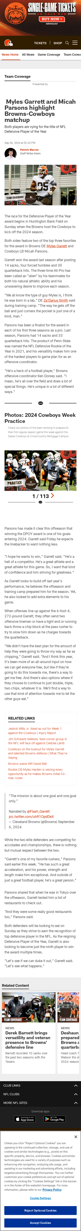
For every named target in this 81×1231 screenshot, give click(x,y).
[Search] (67, 43)
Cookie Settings (40, 1198)
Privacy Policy (52, 1189)
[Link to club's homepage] (8, 40)
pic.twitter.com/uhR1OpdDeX (31, 816)
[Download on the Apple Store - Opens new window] (25, 1119)
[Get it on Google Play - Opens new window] (54, 1121)
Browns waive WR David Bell (27, 763)
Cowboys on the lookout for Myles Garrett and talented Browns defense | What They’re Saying (37, 753)
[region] (40, 1181)
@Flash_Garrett (38, 811)
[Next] (52, 495)
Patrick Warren (29, 149)
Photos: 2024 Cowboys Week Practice (40, 418)
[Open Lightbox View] (40, 477)
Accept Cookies (40, 1223)
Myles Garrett (57, 246)
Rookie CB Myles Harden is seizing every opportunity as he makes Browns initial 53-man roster (37, 774)
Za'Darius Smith (56, 300)
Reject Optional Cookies (40, 1210)
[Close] (76, 1137)
